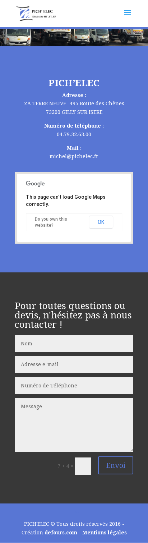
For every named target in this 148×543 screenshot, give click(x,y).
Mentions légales (104, 532)
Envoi (115, 465)
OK (101, 222)
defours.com (61, 532)
